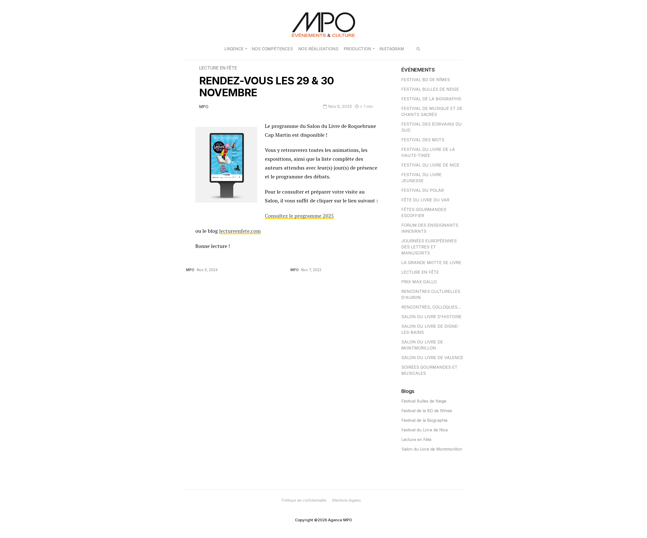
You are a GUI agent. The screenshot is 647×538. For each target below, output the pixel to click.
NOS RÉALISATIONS (318, 48)
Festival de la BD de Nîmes (426, 410)
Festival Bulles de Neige (423, 401)
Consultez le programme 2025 (299, 215)
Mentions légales (346, 500)
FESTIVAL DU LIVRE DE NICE (430, 165)
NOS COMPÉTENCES (272, 48)
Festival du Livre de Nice (424, 429)
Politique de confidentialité (304, 500)
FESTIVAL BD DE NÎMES (425, 79)
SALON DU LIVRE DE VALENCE (432, 357)
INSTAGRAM (391, 48)
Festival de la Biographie (424, 420)
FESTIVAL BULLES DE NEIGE (430, 89)
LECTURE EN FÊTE (218, 68)
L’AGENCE (233, 48)
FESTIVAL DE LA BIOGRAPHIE (431, 98)
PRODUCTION (357, 48)
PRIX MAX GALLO (419, 281)
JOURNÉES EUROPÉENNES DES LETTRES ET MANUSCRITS (429, 246)
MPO (204, 106)
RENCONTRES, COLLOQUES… (431, 307)
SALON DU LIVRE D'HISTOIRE (431, 316)
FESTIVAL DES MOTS (422, 139)
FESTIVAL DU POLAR (422, 190)
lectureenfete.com (240, 230)
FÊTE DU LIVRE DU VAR (425, 199)
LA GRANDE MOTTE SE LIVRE (431, 262)
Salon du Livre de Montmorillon (431, 449)
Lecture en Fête (416, 439)
